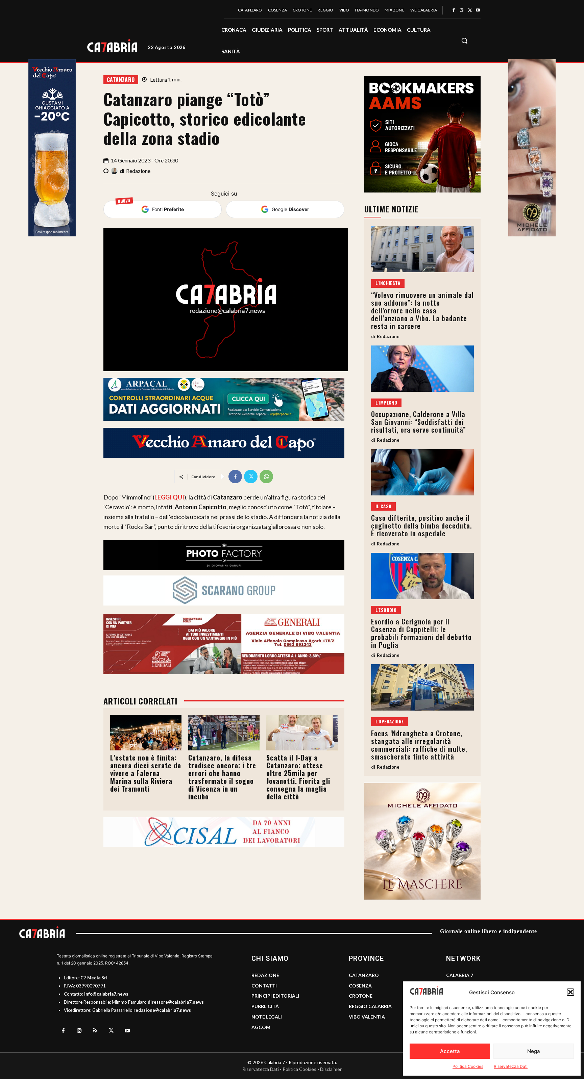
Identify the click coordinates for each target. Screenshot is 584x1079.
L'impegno (386, 402)
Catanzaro (121, 80)
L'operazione (389, 721)
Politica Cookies (468, 1066)
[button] (570, 992)
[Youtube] (478, 10)
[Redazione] (115, 171)
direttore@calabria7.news (176, 1002)
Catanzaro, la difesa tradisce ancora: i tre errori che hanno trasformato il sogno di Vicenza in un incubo (222, 776)
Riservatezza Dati (511, 1066)
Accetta (450, 1051)
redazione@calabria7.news (162, 1010)
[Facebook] (453, 10)
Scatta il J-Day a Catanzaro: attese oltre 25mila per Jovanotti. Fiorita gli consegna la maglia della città (298, 776)
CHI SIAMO (270, 958)
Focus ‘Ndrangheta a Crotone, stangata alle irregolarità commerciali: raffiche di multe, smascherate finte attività (419, 745)
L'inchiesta (387, 283)
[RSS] (95, 1031)
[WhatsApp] (266, 476)
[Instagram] (462, 10)
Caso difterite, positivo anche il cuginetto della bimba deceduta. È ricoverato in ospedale (421, 525)
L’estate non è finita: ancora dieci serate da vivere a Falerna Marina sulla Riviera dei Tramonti (145, 773)
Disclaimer (331, 1069)
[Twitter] (470, 10)
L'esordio (386, 610)
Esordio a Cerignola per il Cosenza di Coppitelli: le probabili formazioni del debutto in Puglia (421, 633)
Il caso (383, 506)
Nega (533, 1051)
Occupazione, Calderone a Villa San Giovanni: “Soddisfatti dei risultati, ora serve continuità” (418, 422)
